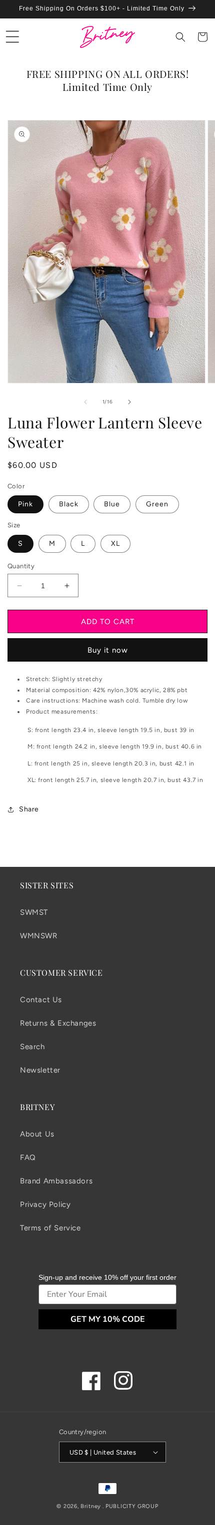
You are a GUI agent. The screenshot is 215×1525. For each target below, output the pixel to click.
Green (157, 504)
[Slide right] (129, 402)
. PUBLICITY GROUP (130, 1506)
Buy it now (108, 650)
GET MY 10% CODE (107, 1319)
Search (32, 1046)
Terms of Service (50, 1227)
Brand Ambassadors (56, 1180)
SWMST (34, 912)
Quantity (21, 566)
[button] (13, 37)
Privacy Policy (45, 1204)
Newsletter (40, 1070)
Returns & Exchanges (58, 1023)
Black (68, 504)
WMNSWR (39, 935)
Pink (25, 504)
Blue (112, 504)
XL (115, 543)
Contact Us (41, 999)
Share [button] (29, 809)
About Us (37, 1134)
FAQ (28, 1157)
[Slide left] (85, 402)
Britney (90, 1506)
